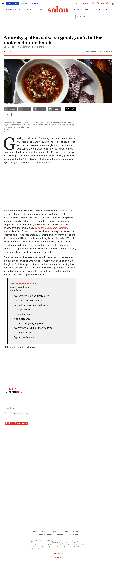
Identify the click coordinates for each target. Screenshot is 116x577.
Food (40, 10)
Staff (54, 531)
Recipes (17, 414)
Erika (8, 52)
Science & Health (81, 10)
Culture (29, 10)
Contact (65, 531)
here (11, 347)
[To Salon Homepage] (58, 10)
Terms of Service (45, 535)
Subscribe (12, 3)
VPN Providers (58, 553)
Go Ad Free (73, 535)
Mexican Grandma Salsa (23, 284)
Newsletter (81, 3)
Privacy (76, 531)
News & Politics (13, 10)
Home (34, 531)
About (44, 531)
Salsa (25, 414)
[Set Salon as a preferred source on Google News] (71, 109)
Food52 (26, 122)
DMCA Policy (58, 557)
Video (107, 10)
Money (97, 10)
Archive (60, 535)
